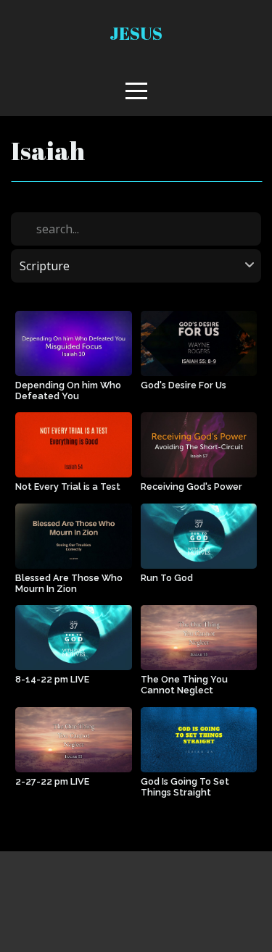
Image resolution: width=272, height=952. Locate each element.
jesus (136, 33)
